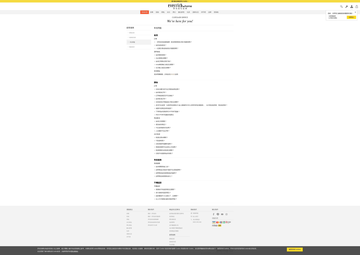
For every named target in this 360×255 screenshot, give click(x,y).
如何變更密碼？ (161, 55)
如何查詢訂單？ (161, 92)
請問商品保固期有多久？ (164, 176)
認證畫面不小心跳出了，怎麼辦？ (167, 196)
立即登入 (351, 17)
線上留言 (195, 216)
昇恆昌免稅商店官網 (154, 222)
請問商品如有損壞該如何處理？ (166, 173)
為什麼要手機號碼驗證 (175, 228)
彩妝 (157, 12)
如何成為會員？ (161, 45)
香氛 (162, 12)
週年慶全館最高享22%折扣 (179, 1)
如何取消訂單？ (161, 99)
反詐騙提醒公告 (173, 225)
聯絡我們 (132, 47)
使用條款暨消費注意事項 (176, 213)
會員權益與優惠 (173, 231)
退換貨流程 (132, 37)
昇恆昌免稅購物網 (153, 219)
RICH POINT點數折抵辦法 (165, 115)
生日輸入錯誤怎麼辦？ (163, 68)
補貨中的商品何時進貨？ (164, 108)
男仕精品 (129, 225)
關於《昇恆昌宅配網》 (154, 216)
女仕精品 (129, 222)
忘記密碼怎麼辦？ (162, 58)
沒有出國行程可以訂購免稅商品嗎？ (168, 89)
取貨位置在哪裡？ (162, 137)
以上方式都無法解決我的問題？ (166, 199)
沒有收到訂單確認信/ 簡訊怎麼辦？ (167, 102)
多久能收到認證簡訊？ (163, 192)
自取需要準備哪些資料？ (164, 144)
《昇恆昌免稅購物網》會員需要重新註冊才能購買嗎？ (174, 42)
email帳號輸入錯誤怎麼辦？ (165, 64)
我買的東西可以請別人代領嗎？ (166, 147)
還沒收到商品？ (161, 124)
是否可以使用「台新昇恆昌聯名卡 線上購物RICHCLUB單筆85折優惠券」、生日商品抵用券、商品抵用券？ (191, 105)
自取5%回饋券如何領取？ (164, 153)
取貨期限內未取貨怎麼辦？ (165, 150)
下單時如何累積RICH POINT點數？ (168, 111)
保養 (151, 12)
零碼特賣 (145, 12)
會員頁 (173, 74)
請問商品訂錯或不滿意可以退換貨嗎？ (168, 170)
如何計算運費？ (161, 121)
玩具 (188, 12)
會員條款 (172, 216)
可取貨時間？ (160, 140)
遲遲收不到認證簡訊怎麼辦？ (165, 189)
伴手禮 (203, 12)
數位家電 (181, 12)
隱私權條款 (74, 251)
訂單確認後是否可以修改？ (165, 95)
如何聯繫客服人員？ (162, 166)
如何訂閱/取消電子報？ (163, 61)
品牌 (209, 12)
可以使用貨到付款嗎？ (163, 127)
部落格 (216, 12)
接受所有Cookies (295, 249)
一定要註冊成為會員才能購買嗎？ (167, 48)
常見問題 (132, 42)
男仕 (174, 12)
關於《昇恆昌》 (152, 213)
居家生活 (196, 12)
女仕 (168, 12)
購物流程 (132, 33)
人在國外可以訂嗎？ (162, 131)
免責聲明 (172, 222)
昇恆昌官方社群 (152, 225)
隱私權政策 (172, 219)
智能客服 (195, 213)
